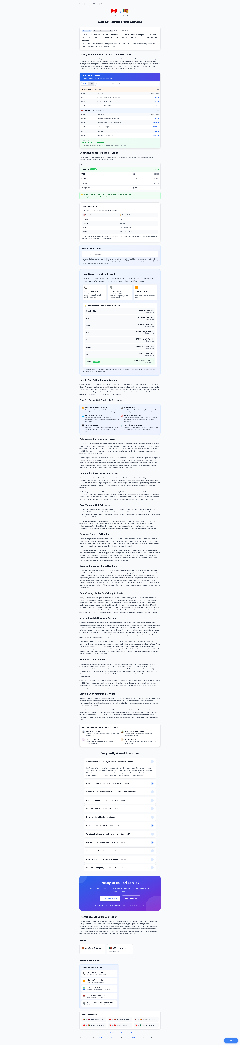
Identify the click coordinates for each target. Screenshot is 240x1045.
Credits (85, 84)
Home (81, 4)
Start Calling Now (110, 898)
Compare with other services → (131, 1033)
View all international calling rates (106, 1038)
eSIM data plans (136, 1038)
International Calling (92, 4)
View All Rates (131, 898)
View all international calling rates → (91, 1033)
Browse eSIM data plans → (111, 1033)
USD (91, 84)
